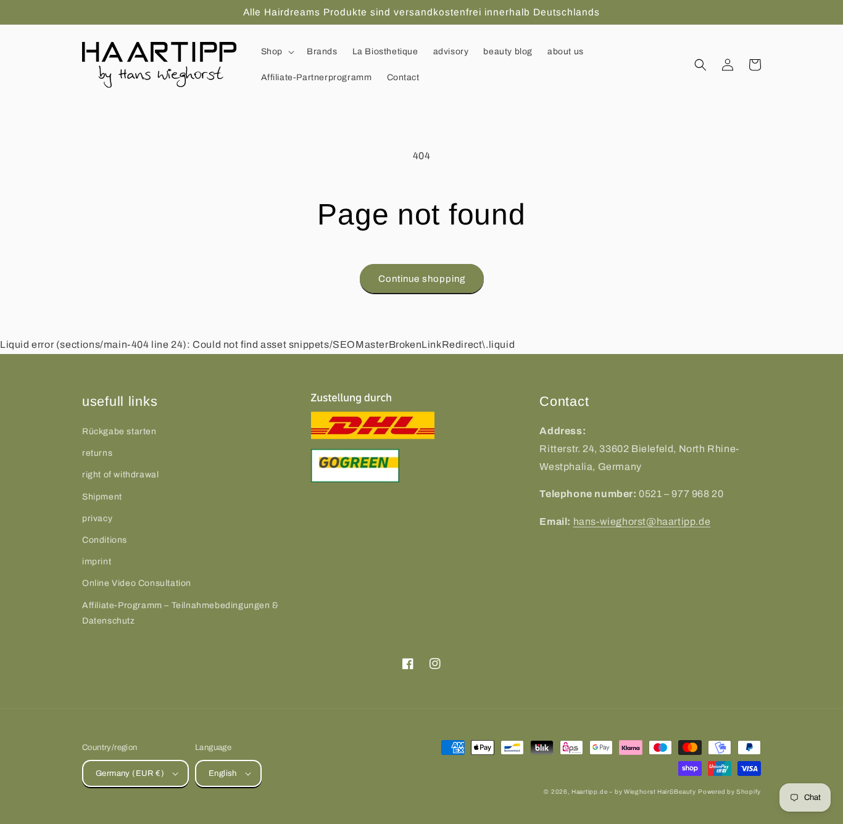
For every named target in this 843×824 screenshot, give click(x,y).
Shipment (102, 496)
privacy (97, 518)
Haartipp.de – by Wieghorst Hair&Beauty (633, 791)
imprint (96, 561)
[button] (276, 52)
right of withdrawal (120, 474)
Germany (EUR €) (130, 773)
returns (97, 453)
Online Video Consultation (136, 583)
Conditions (104, 540)
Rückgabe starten (119, 431)
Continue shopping (421, 279)
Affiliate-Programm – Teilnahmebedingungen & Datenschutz (180, 613)
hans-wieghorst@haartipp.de (642, 521)
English (223, 773)
